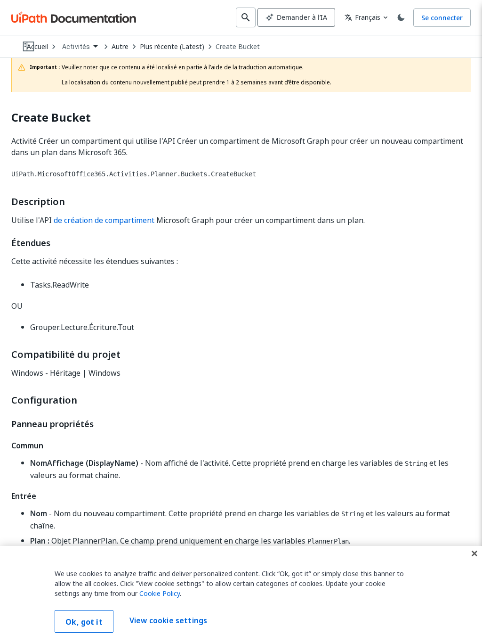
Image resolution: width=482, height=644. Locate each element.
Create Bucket (238, 46)
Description (38, 201)
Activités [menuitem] (76, 46)
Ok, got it (84, 621)
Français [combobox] (362, 17)
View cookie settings (168, 620)
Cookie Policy (159, 593)
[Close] (474, 553)
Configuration (44, 400)
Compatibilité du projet (65, 354)
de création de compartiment (104, 220)
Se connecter (442, 18)
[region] (241, 595)
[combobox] (79, 46)
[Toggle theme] (401, 17)
